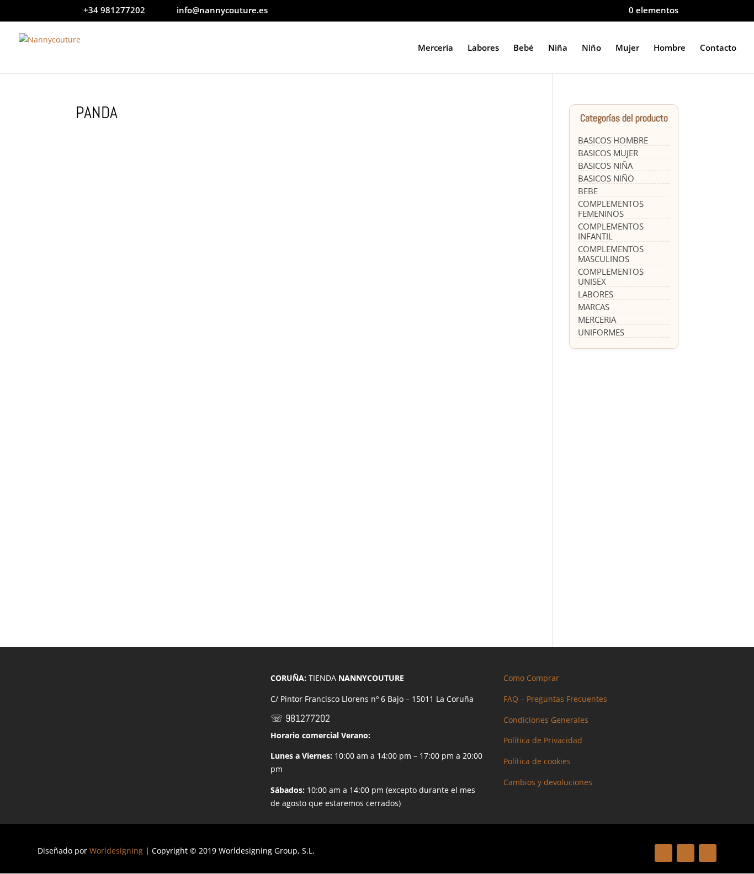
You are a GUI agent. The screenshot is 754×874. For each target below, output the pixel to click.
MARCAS (593, 307)
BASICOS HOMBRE (613, 140)
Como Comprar (531, 678)
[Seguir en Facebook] (663, 853)
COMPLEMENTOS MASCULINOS (611, 254)
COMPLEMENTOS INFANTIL (611, 231)
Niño (591, 48)
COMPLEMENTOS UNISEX (611, 276)
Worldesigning (116, 850)
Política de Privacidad (542, 740)
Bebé (523, 48)
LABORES (595, 294)
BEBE (588, 191)
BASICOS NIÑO (606, 178)
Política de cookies (537, 761)
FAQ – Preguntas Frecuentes (555, 699)
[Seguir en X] (685, 853)
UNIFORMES (601, 332)
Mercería (435, 48)
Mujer (627, 48)
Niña (557, 48)
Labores (483, 48)
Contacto (718, 48)
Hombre (670, 48)
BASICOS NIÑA (605, 165)
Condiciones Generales (545, 720)
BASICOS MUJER (608, 153)
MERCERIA (597, 319)
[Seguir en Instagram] (707, 853)
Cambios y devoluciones (547, 782)
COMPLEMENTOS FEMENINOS (611, 208)
